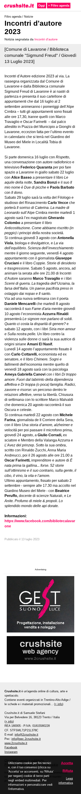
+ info (58, 704)
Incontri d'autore (46, 39)
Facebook (10, 747)
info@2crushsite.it (26, 734)
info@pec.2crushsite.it (26, 739)
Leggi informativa (65, 781)
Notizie (28, 16)
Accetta (67, 763)
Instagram (11, 752)
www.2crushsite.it (15, 743)
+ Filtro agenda (58, 5)
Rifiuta (68, 771)
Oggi (41, 5)
